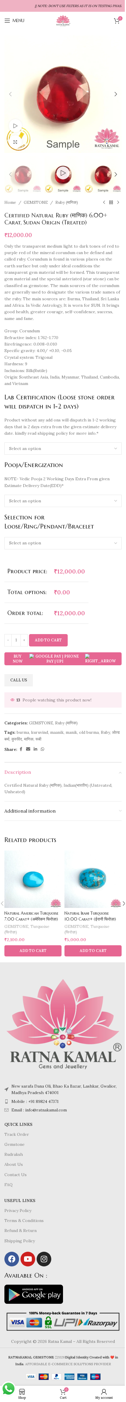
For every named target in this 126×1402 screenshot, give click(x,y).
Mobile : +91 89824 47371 (35, 1101)
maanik (57, 732)
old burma (89, 732)
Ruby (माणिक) (66, 202)
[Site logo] (63, 20)
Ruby (105, 732)
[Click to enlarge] (15, 142)
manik (71, 732)
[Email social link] (28, 749)
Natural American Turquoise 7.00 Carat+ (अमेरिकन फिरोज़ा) (31, 916)
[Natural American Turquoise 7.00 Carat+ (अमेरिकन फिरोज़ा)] (33, 879)
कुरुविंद (16, 739)
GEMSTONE (36, 202)
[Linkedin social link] (35, 749)
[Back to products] (111, 202)
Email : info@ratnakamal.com (39, 1110)
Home (10, 202)
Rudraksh (13, 1154)
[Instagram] (44, 1259)
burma (23, 732)
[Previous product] (104, 202)
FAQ (8, 1184)
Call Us (18, 680)
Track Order (16, 1134)
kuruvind (39, 732)
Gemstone (14, 1144)
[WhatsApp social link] (42, 749)
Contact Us (15, 1174)
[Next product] (118, 202)
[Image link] (63, 1023)
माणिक (28, 739)
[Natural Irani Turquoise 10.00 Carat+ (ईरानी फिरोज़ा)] (93, 879)
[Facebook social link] (20, 749)
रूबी (38, 739)
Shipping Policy (19, 1240)
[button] (10, 94)
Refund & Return (20, 1230)
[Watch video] (15, 125)
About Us (13, 1164)
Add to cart (48, 640)
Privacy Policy (17, 1210)
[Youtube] (28, 1259)
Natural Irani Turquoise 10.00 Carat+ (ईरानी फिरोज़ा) (90, 916)
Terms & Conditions (24, 1220)
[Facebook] (11, 1259)
